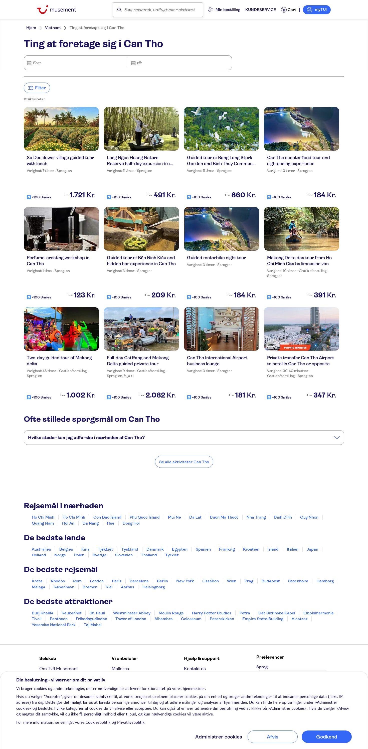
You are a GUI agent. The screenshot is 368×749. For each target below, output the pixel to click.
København (64, 587)
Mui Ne (174, 517)
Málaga (38, 587)
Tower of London (130, 618)
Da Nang (91, 523)
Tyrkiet (172, 555)
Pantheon (59, 618)
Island (273, 549)
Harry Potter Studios (211, 613)
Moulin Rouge (171, 613)
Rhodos (58, 581)
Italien (292, 549)
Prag (249, 581)
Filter (40, 87)
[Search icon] (119, 10)
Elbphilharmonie (318, 613)
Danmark (155, 549)
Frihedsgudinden (91, 618)
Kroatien (251, 549)
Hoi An (68, 523)
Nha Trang (256, 517)
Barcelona (139, 581)
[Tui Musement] (60, 9)
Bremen (90, 587)
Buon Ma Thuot (224, 517)
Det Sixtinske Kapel (276, 613)
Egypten (180, 549)
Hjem (31, 27)
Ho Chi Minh (43, 517)
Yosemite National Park (54, 624)
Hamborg (325, 581)
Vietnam (53, 27)
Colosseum (191, 618)
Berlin (162, 581)
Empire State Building (262, 618)
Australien (41, 549)
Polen (79, 555)
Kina (85, 549)
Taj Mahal (93, 624)
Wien (231, 581)
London (97, 581)
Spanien (203, 549)
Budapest (271, 581)
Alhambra (163, 618)
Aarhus (127, 587)
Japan (312, 549)
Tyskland (129, 549)
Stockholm (298, 581)
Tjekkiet (105, 549)
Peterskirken (222, 618)
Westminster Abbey (131, 613)
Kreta (37, 581)
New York (185, 581)
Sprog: (262, 666)
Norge (60, 555)
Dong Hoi (131, 523)
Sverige (100, 555)
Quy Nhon (309, 517)
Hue (110, 523)
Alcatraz (299, 618)
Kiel (109, 587)
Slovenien (124, 555)
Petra (245, 613)
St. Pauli (97, 613)
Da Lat (195, 517)
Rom (77, 581)
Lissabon (210, 581)
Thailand (149, 555)
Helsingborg (153, 587)
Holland (39, 555)
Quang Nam (43, 523)
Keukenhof (71, 613)
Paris (116, 581)
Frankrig (227, 549)
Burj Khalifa (42, 613)
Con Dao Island (107, 517)
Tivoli (37, 618)
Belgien (66, 549)
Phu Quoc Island (145, 517)
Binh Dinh (283, 517)
